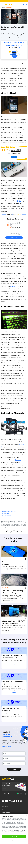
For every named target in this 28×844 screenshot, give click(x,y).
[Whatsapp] (13, 801)
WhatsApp (18, 531)
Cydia (19, 201)
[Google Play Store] (20, 794)
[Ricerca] (24, 4)
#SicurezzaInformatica (7, 515)
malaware (13, 286)
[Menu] (2, 4)
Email (21, 531)
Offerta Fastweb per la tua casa (15, 1)
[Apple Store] (7, 794)
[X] (21, 801)
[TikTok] (6, 801)
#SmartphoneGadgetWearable (8, 511)
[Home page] (10, 4)
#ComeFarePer (5, 513)
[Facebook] (17, 801)
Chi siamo (4, 809)
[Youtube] (10, 801)
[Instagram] (3, 801)
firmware (18, 460)
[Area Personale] (26, 4)
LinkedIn (7, 531)
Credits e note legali (6, 812)
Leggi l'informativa (6, 746)
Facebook (14, 531)
